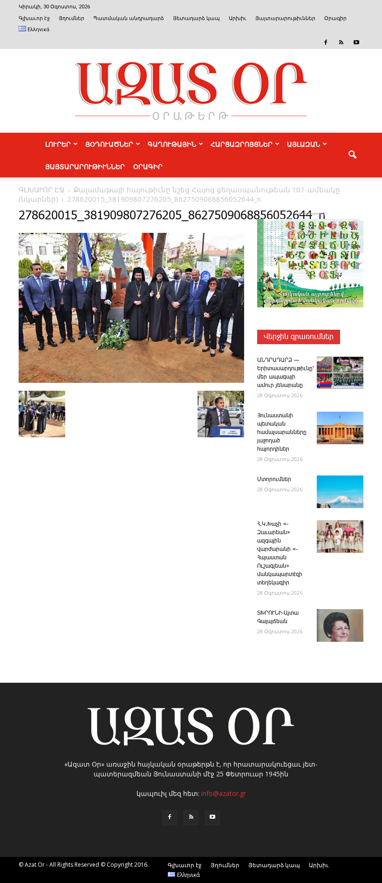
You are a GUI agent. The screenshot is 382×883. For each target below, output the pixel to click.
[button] (352, 155)
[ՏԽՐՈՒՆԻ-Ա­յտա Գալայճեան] (340, 625)
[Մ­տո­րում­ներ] (340, 491)
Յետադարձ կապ (196, 18)
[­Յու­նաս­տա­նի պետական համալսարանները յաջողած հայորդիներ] (340, 428)
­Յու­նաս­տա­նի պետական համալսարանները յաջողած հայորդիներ (282, 432)
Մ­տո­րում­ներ (274, 479)
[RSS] (341, 42)
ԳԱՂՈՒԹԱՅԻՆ (172, 144)
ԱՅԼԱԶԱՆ (303, 144)
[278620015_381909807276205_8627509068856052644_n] (131, 381)
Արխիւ (237, 18)
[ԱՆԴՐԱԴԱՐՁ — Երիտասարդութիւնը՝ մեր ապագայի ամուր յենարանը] (340, 372)
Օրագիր (335, 18)
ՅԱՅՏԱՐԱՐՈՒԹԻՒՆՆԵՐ (85, 166)
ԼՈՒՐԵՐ (58, 144)
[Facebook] (326, 42)
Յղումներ (71, 18)
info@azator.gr (223, 793)
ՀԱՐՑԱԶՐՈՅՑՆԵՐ (242, 144)
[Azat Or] (191, 91)
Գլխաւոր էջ (34, 18)
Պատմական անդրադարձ (128, 18)
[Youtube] (356, 42)
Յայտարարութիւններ (285, 18)
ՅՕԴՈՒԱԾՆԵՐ (109, 144)
